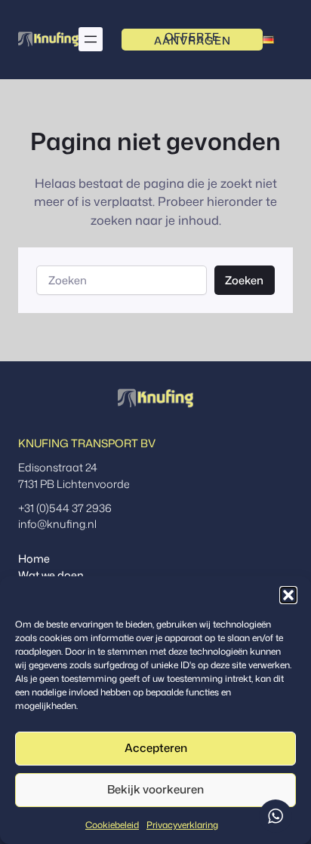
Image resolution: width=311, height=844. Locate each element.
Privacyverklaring (182, 824)
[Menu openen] (91, 39)
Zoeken (244, 280)
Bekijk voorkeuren (155, 789)
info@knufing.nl (57, 524)
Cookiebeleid (112, 824)
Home (34, 558)
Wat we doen (51, 575)
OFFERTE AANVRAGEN (192, 39)
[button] (288, 595)
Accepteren (156, 748)
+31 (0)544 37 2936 (65, 508)
